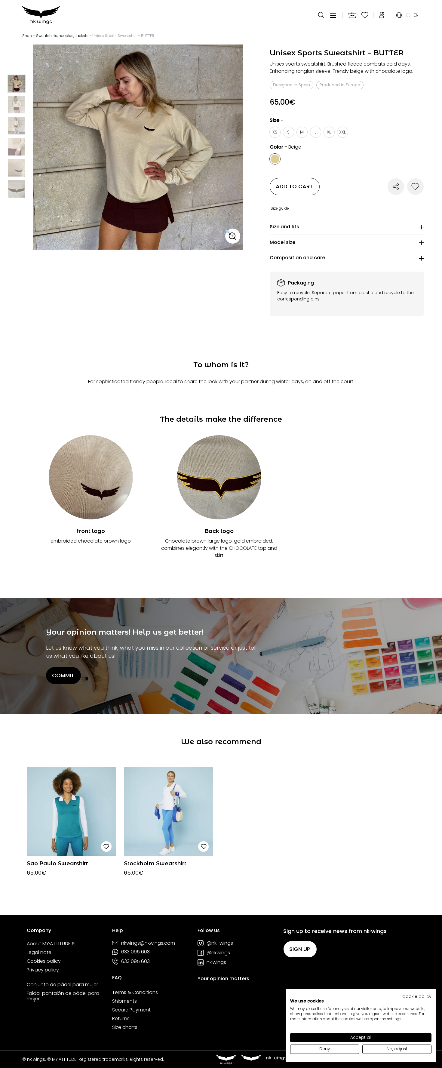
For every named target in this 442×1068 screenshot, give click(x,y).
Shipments (124, 1001)
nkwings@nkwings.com (148, 943)
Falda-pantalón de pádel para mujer (63, 996)
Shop (27, 35)
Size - (276, 120)
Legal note (39, 952)
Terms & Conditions (135, 992)
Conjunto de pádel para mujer (62, 984)
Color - (285, 146)
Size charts (124, 1027)
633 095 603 (135, 952)
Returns (121, 1018)
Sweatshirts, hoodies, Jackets (62, 35)
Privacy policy (43, 970)
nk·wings (216, 962)
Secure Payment (131, 1010)
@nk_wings (220, 943)
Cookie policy (416, 996)
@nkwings (218, 953)
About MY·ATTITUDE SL (51, 943)
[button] (232, 236)
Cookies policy (44, 961)
